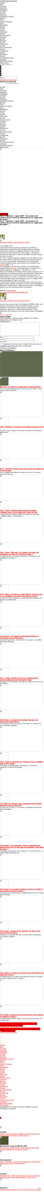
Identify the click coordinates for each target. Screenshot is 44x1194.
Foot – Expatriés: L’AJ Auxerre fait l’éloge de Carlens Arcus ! (22, 428)
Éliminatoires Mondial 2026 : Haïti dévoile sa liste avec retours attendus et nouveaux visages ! (19, 1148)
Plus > (2, 19)
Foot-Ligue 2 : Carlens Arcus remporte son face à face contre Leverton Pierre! (20, 932)
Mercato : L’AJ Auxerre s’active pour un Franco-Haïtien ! (20, 387)
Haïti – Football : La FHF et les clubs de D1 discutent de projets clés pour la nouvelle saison (20, 1162)
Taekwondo (4, 50)
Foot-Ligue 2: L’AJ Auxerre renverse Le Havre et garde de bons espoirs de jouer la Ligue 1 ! (21, 890)
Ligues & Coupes (6, 21)
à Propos (3, 59)
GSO (1, 4)
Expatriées (4, 9)
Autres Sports (5, 35)
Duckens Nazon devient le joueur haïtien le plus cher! (19, 1189)
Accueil (2, 2)
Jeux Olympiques (6, 47)
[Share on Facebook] (22, 226)
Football (3, 11)
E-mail (3, 339)
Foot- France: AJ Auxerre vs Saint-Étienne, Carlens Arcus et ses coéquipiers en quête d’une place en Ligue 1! (21, 595)
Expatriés (3, 7)
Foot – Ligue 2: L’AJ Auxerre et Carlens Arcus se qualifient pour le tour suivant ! (21, 763)
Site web (3, 341)
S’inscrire (3, 6)
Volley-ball (3, 31)
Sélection (3, 14)
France (25, 292)
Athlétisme (4, 44)
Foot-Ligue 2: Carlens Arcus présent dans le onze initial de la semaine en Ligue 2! (21, 1016)
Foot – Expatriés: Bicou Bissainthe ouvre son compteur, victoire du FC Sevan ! (20, 1030)
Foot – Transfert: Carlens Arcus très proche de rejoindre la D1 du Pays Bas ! (22, 470)
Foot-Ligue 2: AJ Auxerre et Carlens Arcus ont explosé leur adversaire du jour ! (22, 974)
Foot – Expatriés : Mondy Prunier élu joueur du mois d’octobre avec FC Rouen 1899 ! (18, 1024)
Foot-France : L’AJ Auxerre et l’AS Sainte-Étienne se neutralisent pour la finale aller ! (19, 637)
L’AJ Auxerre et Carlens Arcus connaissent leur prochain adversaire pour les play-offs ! (21, 804)
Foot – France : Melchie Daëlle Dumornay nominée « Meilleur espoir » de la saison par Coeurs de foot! (18, 511)
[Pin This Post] (22, 230)
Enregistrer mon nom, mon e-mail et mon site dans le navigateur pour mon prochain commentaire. (20, 345)
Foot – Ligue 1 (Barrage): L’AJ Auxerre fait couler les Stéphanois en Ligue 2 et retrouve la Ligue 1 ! (19, 553)
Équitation (3, 54)
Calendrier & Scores (7, 16)
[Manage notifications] (39, 1189)
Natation (3, 40)
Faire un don (4, 62)
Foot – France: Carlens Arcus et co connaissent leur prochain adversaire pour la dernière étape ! (19, 679)
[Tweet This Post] (22, 228)
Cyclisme (3, 37)
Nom (2, 337)
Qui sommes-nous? (7, 57)
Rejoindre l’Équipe (6, 61)
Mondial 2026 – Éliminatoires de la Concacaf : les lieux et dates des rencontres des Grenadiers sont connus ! (20, 1176)
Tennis (2, 28)
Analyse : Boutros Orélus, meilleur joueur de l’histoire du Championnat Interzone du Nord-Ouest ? (20, 1134)
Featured (14, 292)
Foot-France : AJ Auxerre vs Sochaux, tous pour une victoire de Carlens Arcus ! (19, 721)
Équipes (3, 18)
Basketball (3, 25)
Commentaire (5, 321)
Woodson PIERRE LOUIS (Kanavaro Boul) (15, 242)
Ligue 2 (15, 268)
